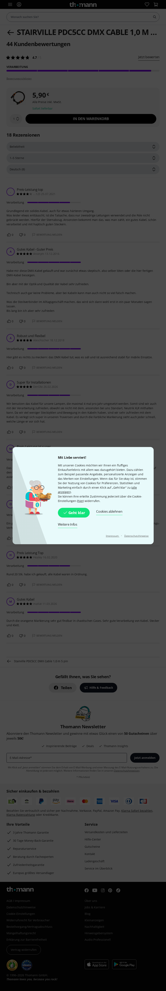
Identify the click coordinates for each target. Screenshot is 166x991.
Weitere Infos (67, 524)
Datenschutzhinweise (136, 536)
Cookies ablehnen (109, 511)
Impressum (112, 536)
